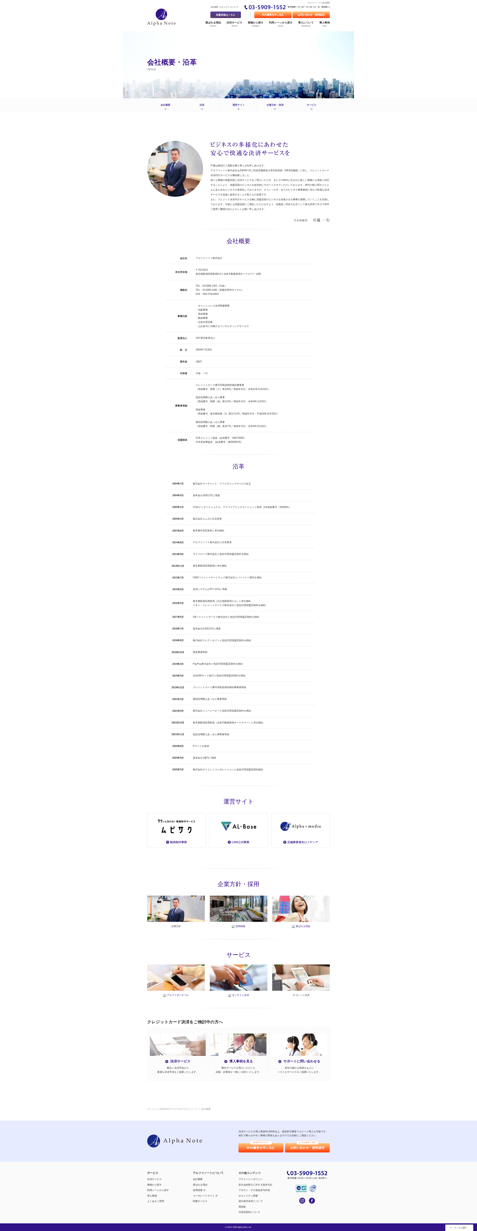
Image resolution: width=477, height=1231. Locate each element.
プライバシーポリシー (250, 1179)
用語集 (242, 1206)
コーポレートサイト (204, 1195)
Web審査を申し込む (273, 14)
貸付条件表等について (250, 1201)
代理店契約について (249, 1212)
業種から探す (255, 24)
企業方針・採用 (275, 104)
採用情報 (198, 1190)
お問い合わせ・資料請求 (311, 14)
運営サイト (239, 104)
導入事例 (324, 24)
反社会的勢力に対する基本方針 (255, 1184)
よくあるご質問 (155, 1201)
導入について (306, 24)
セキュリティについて (229, 7)
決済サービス (234, 24)
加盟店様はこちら (225, 14)
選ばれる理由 (213, 24)
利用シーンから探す (281, 24)
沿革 (202, 104)
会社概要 (214, 7)
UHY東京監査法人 (205, 338)
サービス (311, 104)
